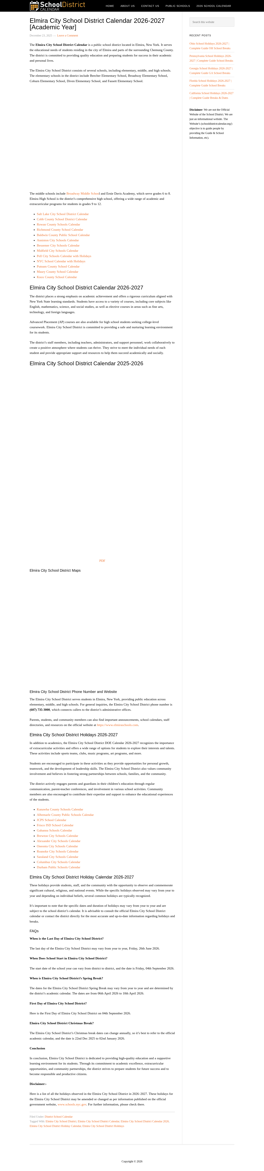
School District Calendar (58, 6)
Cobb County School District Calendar (62, 219)
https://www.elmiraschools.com (117, 725)
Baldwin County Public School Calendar (63, 235)
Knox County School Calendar (57, 277)
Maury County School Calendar (57, 271)
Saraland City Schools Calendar (57, 857)
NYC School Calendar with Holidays (61, 261)
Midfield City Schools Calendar (57, 250)
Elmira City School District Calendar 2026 (145, 1121)
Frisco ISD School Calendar (55, 825)
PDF (102, 561)
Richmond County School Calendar (60, 229)
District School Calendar (59, 1116)
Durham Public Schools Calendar (58, 867)
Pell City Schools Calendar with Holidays (64, 256)
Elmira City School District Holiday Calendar (55, 1126)
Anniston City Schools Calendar (58, 240)
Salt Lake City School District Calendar (63, 214)
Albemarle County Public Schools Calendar (65, 815)
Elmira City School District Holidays (103, 1126)
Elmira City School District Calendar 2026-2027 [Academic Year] (97, 24)
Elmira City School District (61, 1121)
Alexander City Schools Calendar (58, 841)
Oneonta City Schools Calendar (57, 846)
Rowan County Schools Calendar (58, 224)
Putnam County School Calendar (58, 266)
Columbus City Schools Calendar (58, 862)
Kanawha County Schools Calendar (60, 809)
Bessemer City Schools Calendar (58, 245)
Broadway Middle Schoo (82, 193)
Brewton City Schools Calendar (57, 836)
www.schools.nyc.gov (72, 1104)
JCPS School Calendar (51, 820)
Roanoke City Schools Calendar (57, 851)
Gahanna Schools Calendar (54, 830)
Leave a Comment (67, 35)
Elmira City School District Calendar (98, 1121)
